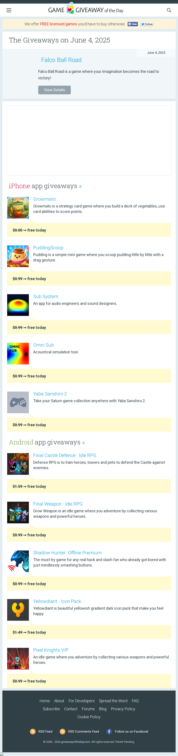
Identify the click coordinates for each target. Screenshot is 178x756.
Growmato (44, 199)
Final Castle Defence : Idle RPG (64, 455)
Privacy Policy (123, 709)
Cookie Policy (89, 717)
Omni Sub (43, 345)
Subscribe (51, 709)
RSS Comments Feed (83, 731)
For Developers (82, 701)
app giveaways (45, 185)
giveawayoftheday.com (75, 741)
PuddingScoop (48, 247)
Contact (70, 709)
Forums (88, 709)
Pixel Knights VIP (50, 650)
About (59, 701)
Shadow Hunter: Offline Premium (67, 552)
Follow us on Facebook (131, 731)
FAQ (135, 701)
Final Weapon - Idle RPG (58, 504)
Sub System (45, 296)
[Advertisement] (89, 140)
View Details (54, 90)
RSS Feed (45, 731)
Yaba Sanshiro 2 (50, 394)
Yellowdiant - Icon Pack (57, 601)
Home (45, 701)
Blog (103, 709)
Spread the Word (113, 701)
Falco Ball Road (61, 60)
